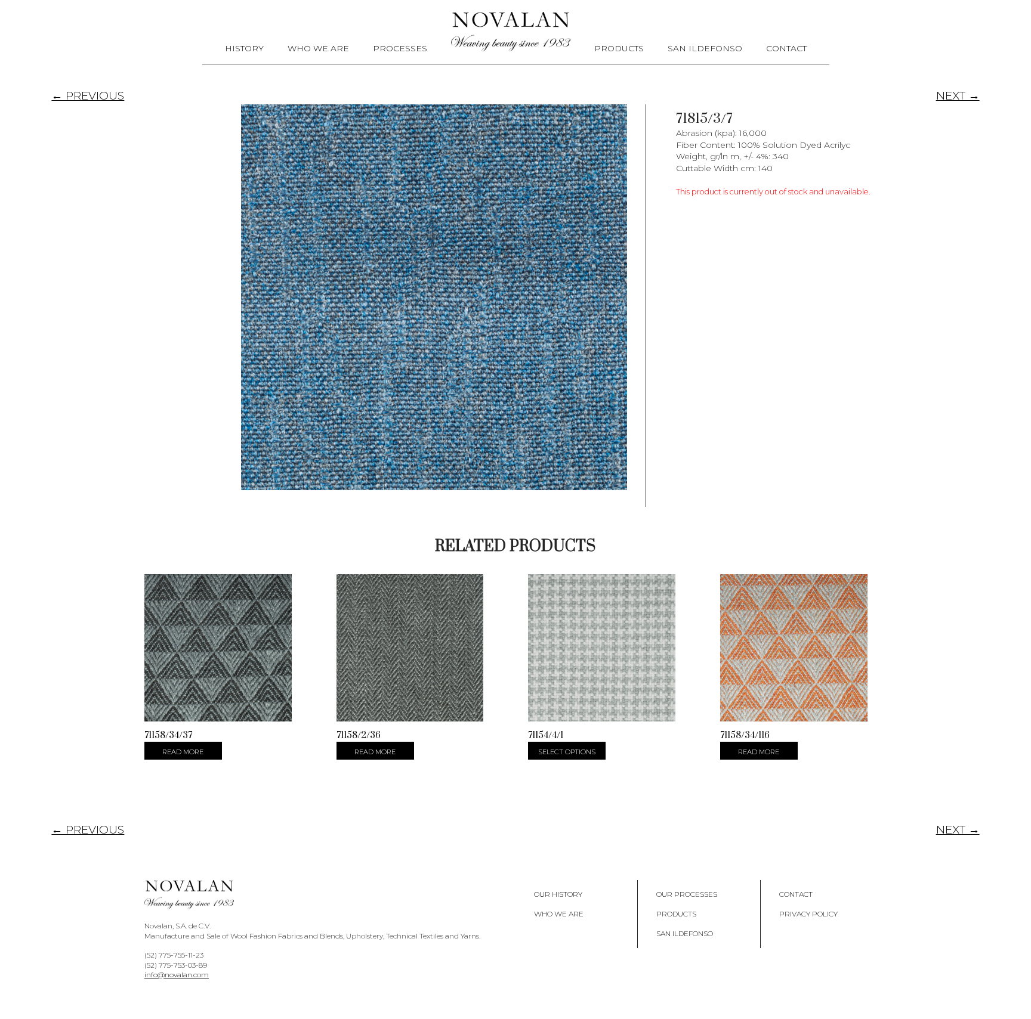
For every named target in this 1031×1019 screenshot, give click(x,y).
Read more (182, 752)
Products (619, 48)
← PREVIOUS (87, 96)
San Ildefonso (705, 48)
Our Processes (686, 894)
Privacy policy (808, 913)
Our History (558, 894)
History (244, 48)
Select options (566, 752)
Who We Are (318, 48)
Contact (786, 48)
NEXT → (958, 96)
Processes (400, 48)
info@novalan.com (176, 974)
